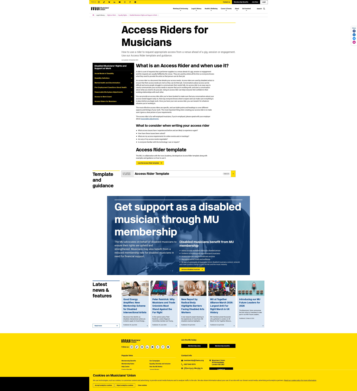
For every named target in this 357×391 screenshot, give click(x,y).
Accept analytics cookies (103, 385)
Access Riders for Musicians (105, 101)
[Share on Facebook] (354, 31)
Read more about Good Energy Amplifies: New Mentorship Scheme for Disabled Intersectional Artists (135, 304)
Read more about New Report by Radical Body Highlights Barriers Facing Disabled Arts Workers (192, 304)
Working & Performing (180, 8)
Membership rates (194, 346)
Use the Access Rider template (148, 163)
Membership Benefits (241, 2)
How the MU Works (155, 366)
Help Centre (125, 366)
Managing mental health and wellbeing (195, 259)
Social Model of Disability (104, 73)
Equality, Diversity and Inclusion (160, 364)
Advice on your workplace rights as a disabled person (200, 250)
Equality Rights (122, 15)
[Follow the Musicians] (99, 2)
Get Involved (246, 8)
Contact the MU (127, 369)
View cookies (142, 385)
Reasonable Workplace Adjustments (109, 92)
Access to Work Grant (103, 97)
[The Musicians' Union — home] (100, 8)
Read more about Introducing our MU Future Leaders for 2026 (250, 304)
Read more (98, 326)
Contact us (226, 2)
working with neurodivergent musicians (205, 253)
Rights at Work (111, 15)
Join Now (255, 2)
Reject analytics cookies (125, 385)
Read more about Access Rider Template (178, 174)
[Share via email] (354, 42)
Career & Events (226, 8)
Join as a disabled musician (190, 269)
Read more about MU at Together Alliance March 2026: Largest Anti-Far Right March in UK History (221, 304)
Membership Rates (128, 364)
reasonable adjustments (150, 119)
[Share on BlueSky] (354, 38)
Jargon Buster (154, 369)
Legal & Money (196, 8)
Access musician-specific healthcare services (198, 256)
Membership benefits (222, 346)
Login (264, 2)
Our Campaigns (154, 361)
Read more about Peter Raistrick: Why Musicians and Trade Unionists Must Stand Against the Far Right (164, 304)
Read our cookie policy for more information (300, 380)
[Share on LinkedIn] (354, 34)
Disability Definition (102, 78)
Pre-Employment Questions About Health (111, 87)
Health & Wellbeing (211, 8)
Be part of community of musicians (194, 262)
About (237, 8)
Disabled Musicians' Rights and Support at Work (143, 15)
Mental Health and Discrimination (107, 83)
